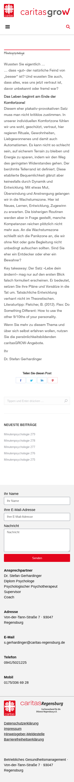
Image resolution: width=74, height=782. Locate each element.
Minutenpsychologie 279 (19, 434)
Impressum (13, 729)
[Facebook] (21, 380)
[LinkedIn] (42, 380)
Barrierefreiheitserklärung (24, 739)
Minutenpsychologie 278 (19, 440)
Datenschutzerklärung (21, 723)
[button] (7, 27)
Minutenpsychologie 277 (19, 447)
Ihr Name (11, 494)
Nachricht (11, 526)
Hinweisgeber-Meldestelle (24, 734)
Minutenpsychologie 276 (19, 453)
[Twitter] (31, 380)
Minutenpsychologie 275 (19, 459)
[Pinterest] (53, 380)
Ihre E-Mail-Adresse (19, 510)
